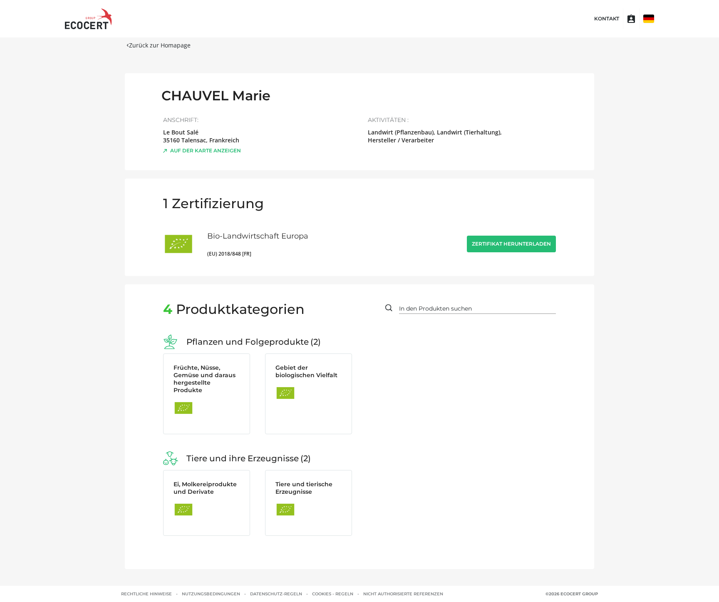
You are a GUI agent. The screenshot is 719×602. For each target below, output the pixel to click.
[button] (648, 19)
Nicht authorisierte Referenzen (403, 594)
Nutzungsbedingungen (211, 594)
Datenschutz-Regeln (276, 594)
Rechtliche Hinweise (146, 594)
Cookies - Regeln (332, 594)
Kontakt (606, 18)
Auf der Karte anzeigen (205, 150)
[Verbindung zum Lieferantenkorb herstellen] (631, 19)
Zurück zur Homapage (160, 45)
